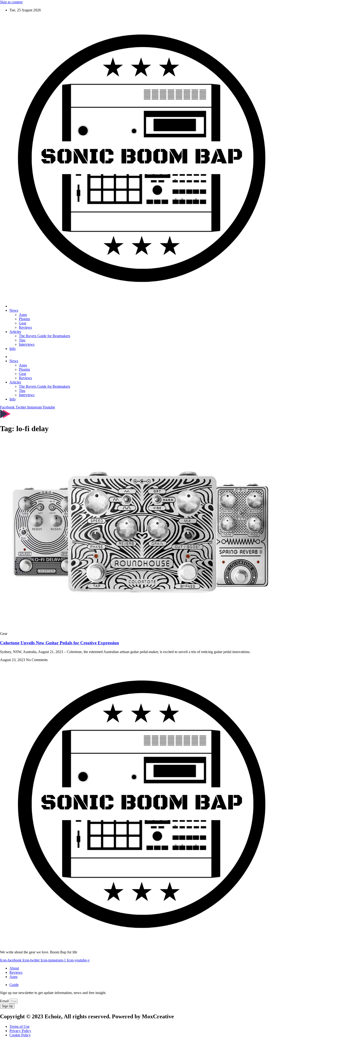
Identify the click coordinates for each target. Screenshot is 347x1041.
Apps (23, 315)
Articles (15, 332)
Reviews (25, 327)
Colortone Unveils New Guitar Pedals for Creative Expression (59, 642)
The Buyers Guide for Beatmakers (44, 336)
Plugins (24, 319)
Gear (22, 323)
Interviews (26, 344)
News (13, 310)
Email (5, 1001)
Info (12, 349)
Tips (22, 340)
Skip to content (11, 2)
